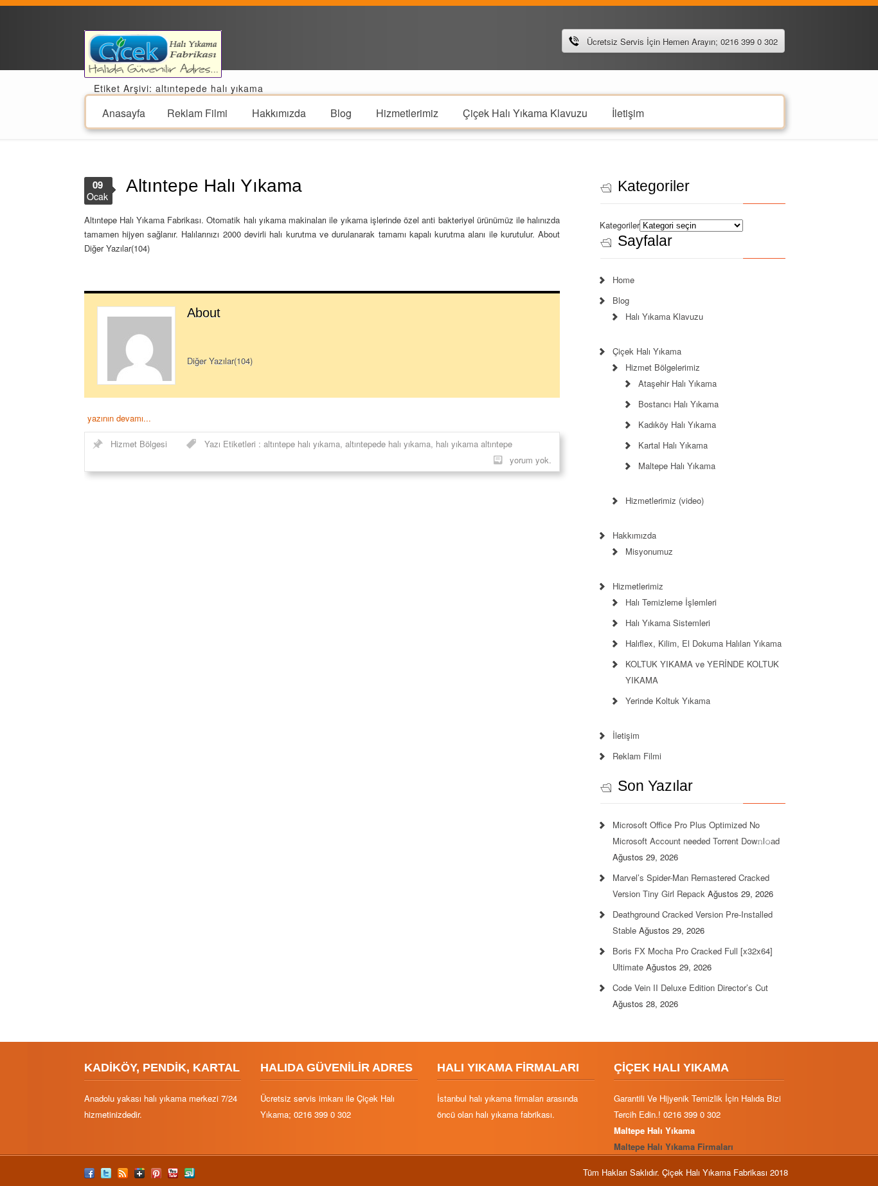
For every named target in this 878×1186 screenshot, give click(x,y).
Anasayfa (123, 112)
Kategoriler (620, 225)
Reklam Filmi (197, 112)
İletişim (628, 112)
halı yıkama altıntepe (474, 444)
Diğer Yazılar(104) (220, 361)
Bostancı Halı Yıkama (678, 404)
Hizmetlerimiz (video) (664, 500)
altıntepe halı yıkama (302, 444)
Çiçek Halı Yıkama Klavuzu (525, 112)
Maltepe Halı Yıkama (676, 465)
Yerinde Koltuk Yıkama (667, 700)
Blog (341, 112)
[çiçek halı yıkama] (153, 52)
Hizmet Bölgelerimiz (662, 367)
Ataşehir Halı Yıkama (677, 383)
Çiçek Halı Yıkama (647, 351)
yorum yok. (530, 460)
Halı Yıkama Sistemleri (667, 622)
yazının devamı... (119, 418)
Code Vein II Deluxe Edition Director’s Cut (690, 987)
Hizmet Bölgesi (139, 444)
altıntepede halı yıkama (388, 444)
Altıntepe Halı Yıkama (214, 186)
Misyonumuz (649, 551)
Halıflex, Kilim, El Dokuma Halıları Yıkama (703, 643)
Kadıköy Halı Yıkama (677, 424)
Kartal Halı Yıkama (673, 445)
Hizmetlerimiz (407, 112)
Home (623, 279)
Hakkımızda (279, 112)
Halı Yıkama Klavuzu (664, 316)
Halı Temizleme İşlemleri (671, 602)
